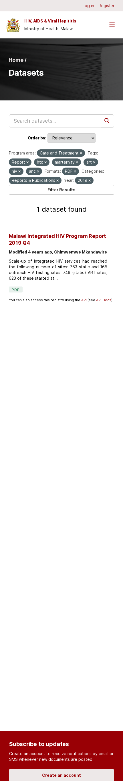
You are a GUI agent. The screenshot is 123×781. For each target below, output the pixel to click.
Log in (88, 5)
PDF (16, 290)
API (84, 300)
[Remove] (81, 153)
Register (106, 5)
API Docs (103, 300)
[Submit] (107, 120)
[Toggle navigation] (112, 25)
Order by (36, 137)
